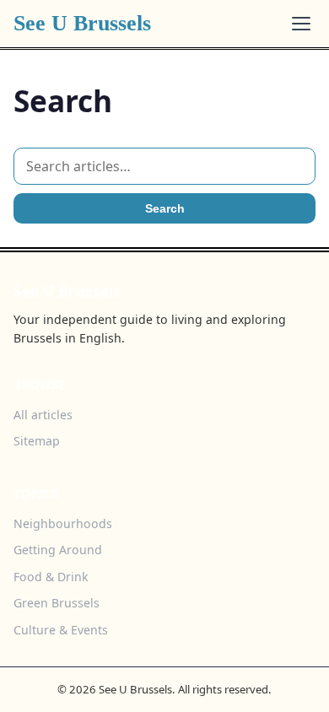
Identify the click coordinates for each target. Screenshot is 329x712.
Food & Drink (51, 577)
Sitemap (36, 441)
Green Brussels (56, 603)
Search (165, 208)
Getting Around (57, 550)
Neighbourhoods (62, 523)
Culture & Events (60, 630)
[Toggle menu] (301, 23)
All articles (43, 415)
